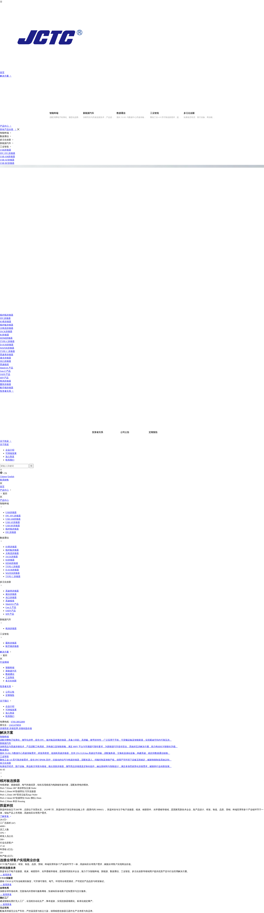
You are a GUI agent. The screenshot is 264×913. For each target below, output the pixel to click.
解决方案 (4, 76)
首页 (2, 72)
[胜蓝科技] (132, 37)
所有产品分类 (7, 129)
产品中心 (4, 126)
